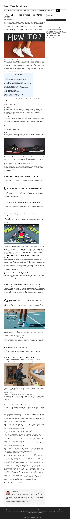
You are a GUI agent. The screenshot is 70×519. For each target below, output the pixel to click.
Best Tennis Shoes (15, 6)
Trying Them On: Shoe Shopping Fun (10, 90)
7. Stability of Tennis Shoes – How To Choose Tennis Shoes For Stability (17, 84)
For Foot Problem (26, 10)
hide (22, 74)
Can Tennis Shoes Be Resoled (52, 39)
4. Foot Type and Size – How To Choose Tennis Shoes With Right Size (17, 80)
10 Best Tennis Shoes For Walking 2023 (54, 27)
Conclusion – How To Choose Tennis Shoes (12, 95)
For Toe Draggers (19, 10)
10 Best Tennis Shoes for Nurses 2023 (53, 29)
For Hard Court (41, 10)
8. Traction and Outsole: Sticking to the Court (12, 86)
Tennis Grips (48, 42)
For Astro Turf (53, 10)
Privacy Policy (36, 515)
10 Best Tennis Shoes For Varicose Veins (54, 25)
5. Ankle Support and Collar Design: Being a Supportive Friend (15, 82)
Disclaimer (34, 512)
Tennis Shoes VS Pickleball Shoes (53, 35)
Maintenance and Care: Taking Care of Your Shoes (13, 94)
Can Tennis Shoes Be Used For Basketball (54, 31)
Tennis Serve (48, 44)
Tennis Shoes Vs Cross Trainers (52, 37)
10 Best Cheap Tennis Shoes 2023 (53, 22)
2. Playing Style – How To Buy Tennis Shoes (12, 78)
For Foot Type (34, 10)
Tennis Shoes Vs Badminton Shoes (53, 33)
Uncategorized (10, 483)
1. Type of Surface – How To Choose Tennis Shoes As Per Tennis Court (17, 76)
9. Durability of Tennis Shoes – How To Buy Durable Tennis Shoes (16, 87)
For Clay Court (47, 10)
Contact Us (42, 515)
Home (5, 10)
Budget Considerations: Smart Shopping (11, 91)
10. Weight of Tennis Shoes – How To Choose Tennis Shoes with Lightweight (18, 88)
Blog (57, 10)
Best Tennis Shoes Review (40, 517)
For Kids (14, 10)
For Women (10, 10)
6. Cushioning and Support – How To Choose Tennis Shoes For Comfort (17, 83)
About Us (27, 515)
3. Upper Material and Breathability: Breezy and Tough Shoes (15, 79)
